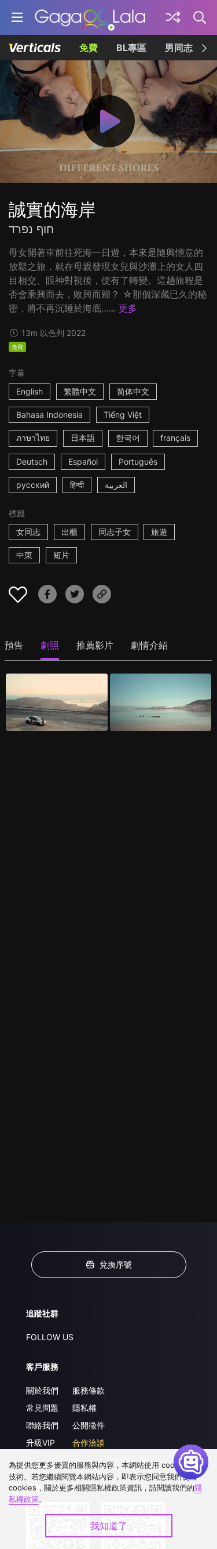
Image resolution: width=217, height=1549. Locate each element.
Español (83, 461)
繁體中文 (80, 391)
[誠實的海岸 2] (161, 702)
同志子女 (114, 532)
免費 (88, 47)
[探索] (173, 17)
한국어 (128, 438)
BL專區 (131, 47)
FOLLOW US (49, 1337)
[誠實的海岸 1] (57, 702)
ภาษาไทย (33, 438)
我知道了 (108, 1526)
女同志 (28, 532)
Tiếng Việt (123, 414)
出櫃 (69, 532)
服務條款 (88, 1390)
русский (32, 485)
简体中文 (133, 391)
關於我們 (42, 1390)
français (175, 438)
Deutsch (31, 461)
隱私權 (84, 1408)
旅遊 (159, 532)
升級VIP (40, 1442)
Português (138, 461)
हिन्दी (77, 485)
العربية (116, 485)
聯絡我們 (42, 1425)
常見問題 (42, 1408)
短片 (61, 555)
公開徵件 (88, 1425)
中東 (24, 555)
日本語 (83, 438)
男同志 (179, 47)
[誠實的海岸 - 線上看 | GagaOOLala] (90, 17)
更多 (128, 308)
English (29, 391)
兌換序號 (116, 1264)
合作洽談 (88, 1442)
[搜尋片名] (200, 17)
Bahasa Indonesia (49, 414)
